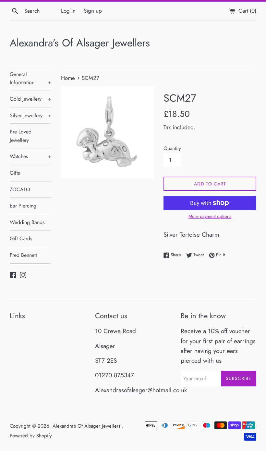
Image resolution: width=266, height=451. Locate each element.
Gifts (15, 173)
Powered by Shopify (31, 435)
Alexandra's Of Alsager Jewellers (80, 43)
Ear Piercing (23, 205)
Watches (30, 156)
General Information (30, 78)
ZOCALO (20, 189)
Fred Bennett (23, 255)
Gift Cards (21, 238)
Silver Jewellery (30, 115)
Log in (68, 11)
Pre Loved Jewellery (20, 136)
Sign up (93, 11)
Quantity (172, 148)
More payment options (209, 216)
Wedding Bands (27, 222)
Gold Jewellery (30, 99)
